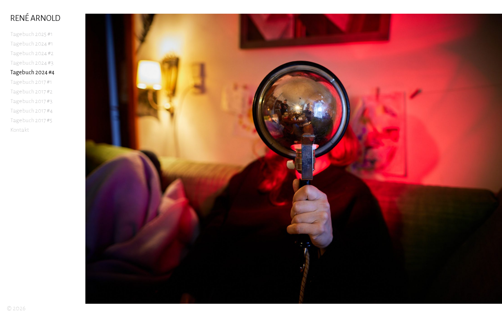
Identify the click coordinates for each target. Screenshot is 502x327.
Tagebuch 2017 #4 (31, 111)
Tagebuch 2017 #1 (31, 82)
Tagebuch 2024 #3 (32, 63)
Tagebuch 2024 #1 (31, 44)
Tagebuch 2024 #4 (32, 72)
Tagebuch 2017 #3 (31, 101)
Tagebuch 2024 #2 (32, 53)
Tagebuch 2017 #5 (31, 120)
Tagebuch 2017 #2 (31, 92)
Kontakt (19, 130)
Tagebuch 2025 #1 (31, 34)
